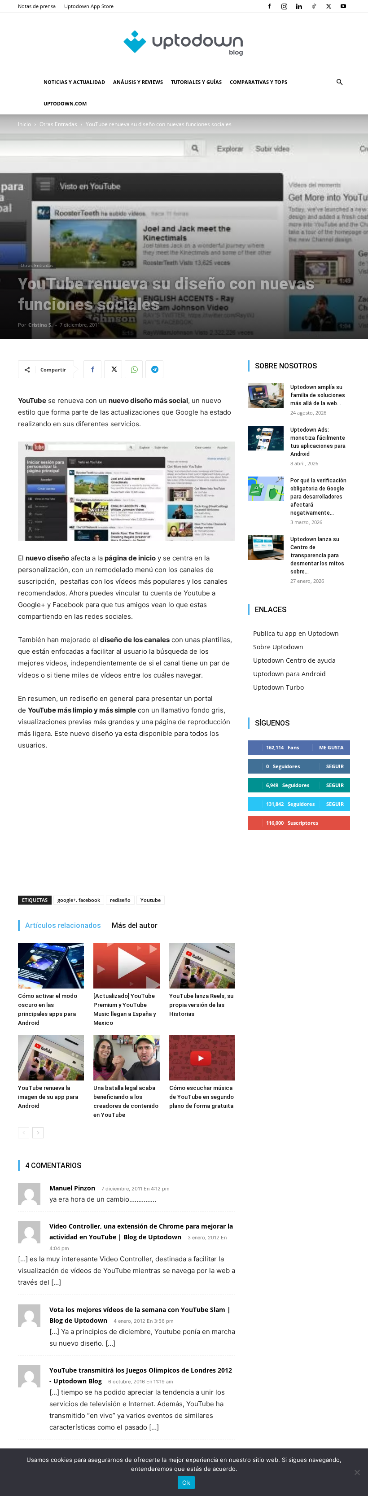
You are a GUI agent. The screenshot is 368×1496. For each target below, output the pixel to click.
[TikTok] (313, 6)
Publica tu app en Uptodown (296, 633)
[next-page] (38, 1132)
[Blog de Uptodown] (184, 42)
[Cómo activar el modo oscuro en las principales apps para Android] (51, 965)
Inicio (24, 124)
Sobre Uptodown (278, 647)
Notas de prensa (37, 6)
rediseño (120, 900)
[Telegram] (154, 369)
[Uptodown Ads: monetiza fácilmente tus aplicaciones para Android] (266, 438)
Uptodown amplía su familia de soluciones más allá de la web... (317, 395)
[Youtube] (343, 6)
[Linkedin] (299, 6)
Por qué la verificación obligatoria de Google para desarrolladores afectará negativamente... (318, 496)
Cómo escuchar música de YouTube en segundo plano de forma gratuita (201, 1097)
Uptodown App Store (89, 6)
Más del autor (135, 925)
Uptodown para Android (289, 673)
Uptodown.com (65, 103)
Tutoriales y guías (196, 82)
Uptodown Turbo (278, 687)
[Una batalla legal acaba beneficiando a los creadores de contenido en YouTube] (126, 1057)
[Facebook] (269, 6)
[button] (339, 82)
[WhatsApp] (134, 369)
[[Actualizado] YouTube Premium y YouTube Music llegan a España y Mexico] (126, 965)
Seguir (335, 766)
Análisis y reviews (138, 82)
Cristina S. (40, 324)
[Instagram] (284, 6)
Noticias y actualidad (74, 82)
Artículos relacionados (63, 925)
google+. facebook (78, 900)
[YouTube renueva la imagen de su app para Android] (51, 1057)
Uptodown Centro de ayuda (294, 660)
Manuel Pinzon (72, 1188)
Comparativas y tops (258, 82)
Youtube (150, 900)
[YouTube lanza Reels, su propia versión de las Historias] (202, 965)
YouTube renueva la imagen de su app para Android (48, 1097)
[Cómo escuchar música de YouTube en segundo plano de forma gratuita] (202, 1057)
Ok (186, 1482)
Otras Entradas (58, 124)
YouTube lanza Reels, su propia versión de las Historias (201, 1005)
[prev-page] (23, 1132)
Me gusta (331, 747)
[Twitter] (328, 6)
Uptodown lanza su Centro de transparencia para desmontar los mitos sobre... (317, 555)
